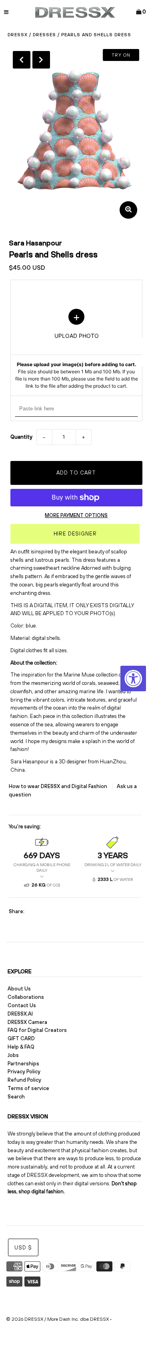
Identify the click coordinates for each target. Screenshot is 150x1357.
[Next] (41, 60)
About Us (19, 989)
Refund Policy (24, 1080)
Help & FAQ (21, 1047)
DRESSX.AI (20, 1014)
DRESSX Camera (27, 1022)
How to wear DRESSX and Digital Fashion (58, 786)
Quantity (21, 437)
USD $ (23, 1248)
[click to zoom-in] (128, 210)
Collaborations (26, 997)
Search (16, 1097)
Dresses (44, 34)
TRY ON (121, 55)
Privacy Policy (24, 1072)
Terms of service (28, 1088)
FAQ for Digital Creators (37, 1030)
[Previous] (21, 60)
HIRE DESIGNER (75, 534)
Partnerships (23, 1064)
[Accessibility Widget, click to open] (133, 678)
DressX (18, 34)
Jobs (13, 1055)
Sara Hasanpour (35, 243)
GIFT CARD (21, 1038)
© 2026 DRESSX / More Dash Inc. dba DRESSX (57, 1319)
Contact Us (22, 1005)
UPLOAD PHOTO (76, 349)
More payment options (76, 515)
